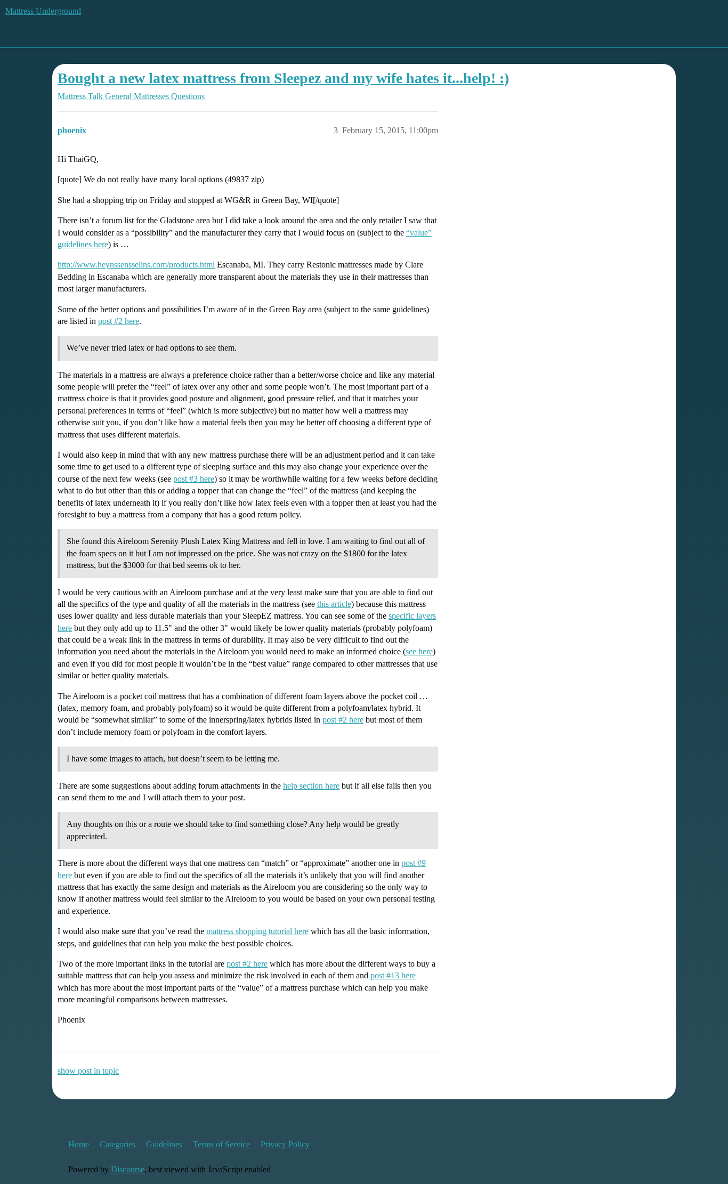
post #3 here (193, 478)
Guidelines (164, 1144)
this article (334, 604)
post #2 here (118, 321)
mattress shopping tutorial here (257, 931)
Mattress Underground (43, 10)
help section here (311, 785)
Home (78, 1144)
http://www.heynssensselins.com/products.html (136, 264)
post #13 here (393, 975)
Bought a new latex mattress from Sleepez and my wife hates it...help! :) (283, 78)
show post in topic (88, 1070)
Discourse (127, 1169)
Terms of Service (221, 1144)
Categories (117, 1144)
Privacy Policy (285, 1144)
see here (419, 651)
